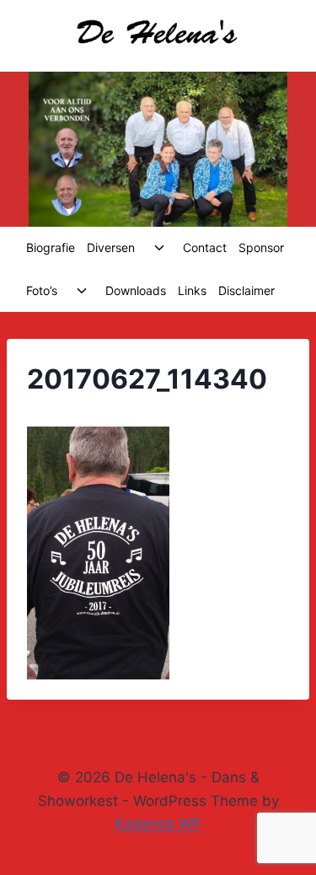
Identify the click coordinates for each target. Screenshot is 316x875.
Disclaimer (246, 290)
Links (192, 290)
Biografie (50, 247)
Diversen (111, 247)
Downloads (135, 290)
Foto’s (41, 290)
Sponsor (261, 247)
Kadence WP (158, 823)
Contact (205, 247)
